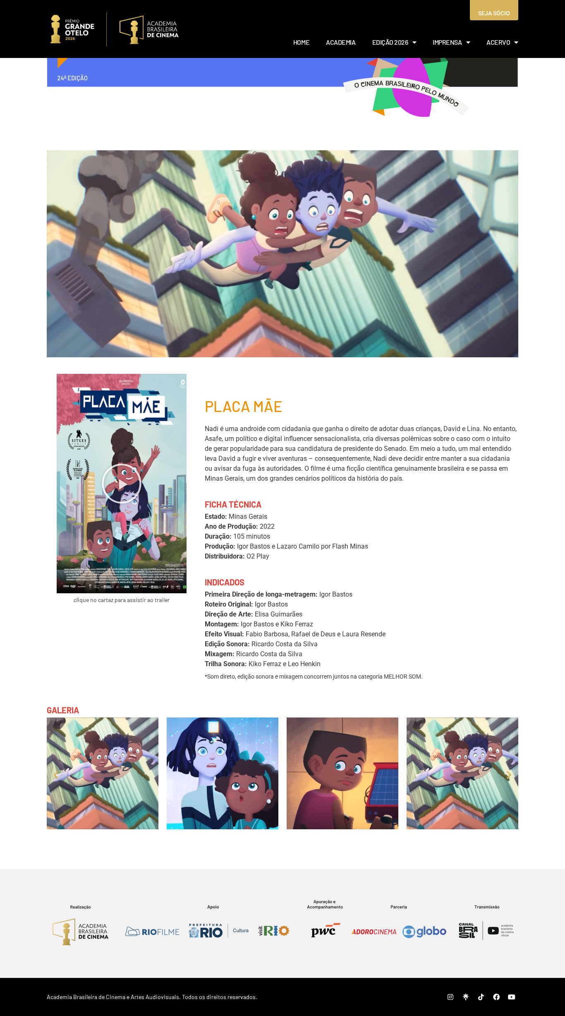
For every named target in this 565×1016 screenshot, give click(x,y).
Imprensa (447, 42)
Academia (340, 42)
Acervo (498, 42)
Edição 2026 (390, 42)
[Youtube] (511, 997)
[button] (121, 483)
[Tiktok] (481, 997)
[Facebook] (496, 997)
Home (301, 42)
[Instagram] (450, 997)
